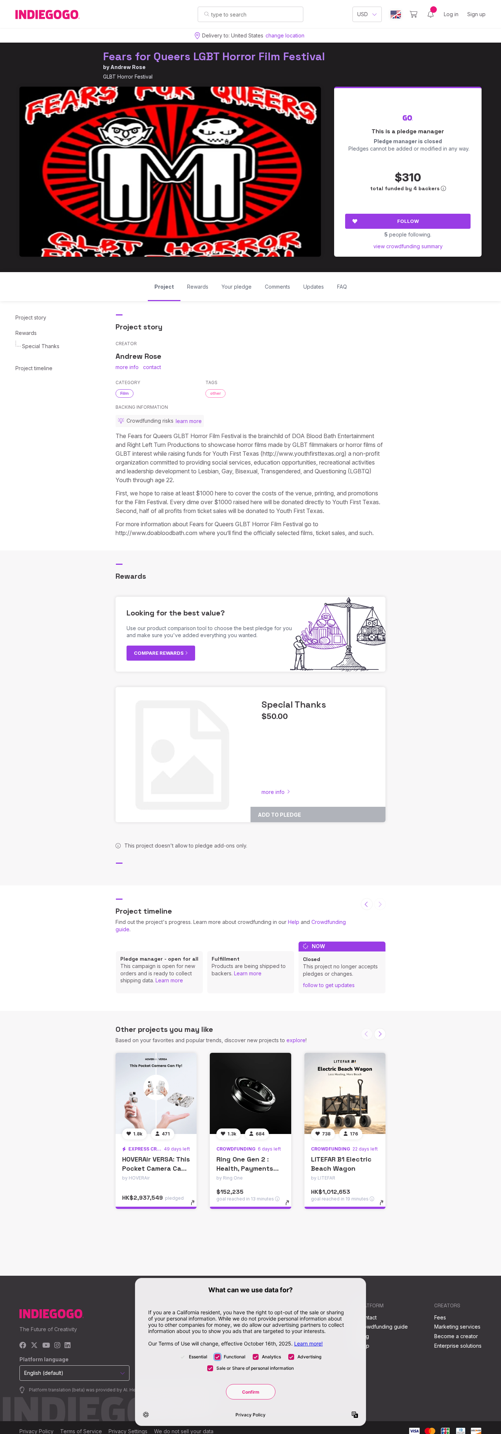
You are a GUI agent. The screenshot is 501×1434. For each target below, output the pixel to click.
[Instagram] (57, 1346)
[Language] (395, 14)
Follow (408, 221)
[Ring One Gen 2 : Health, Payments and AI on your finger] (250, 1093)
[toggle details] (196, 1206)
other (215, 393)
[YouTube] (46, 1346)
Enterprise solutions (458, 1346)
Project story (30, 317)
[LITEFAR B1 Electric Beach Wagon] (344, 1093)
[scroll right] (379, 1034)
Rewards (26, 333)
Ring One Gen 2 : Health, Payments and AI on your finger (250, 1168)
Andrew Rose (128, 67)
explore (296, 1040)
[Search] (206, 14)
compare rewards (159, 653)
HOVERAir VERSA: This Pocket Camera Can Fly (156, 1168)
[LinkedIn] (67, 1346)
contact (152, 367)
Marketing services (457, 1326)
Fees (440, 1317)
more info (127, 367)
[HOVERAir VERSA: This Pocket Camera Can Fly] (156, 1093)
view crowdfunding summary (408, 246)
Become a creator (456, 1336)
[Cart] (413, 14)
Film (124, 393)
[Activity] (430, 14)
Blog (363, 1336)
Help (293, 922)
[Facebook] (22, 1346)
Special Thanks (40, 346)
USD (362, 14)
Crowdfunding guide (383, 1326)
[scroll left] (366, 904)
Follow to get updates (329, 985)
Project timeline (33, 368)
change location (285, 35)
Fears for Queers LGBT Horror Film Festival (214, 56)
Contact (367, 1317)
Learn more (169, 980)
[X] (34, 1346)
